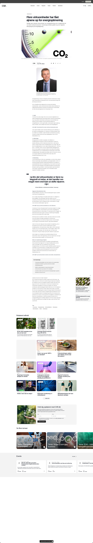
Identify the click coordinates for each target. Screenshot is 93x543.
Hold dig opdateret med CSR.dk (46, 541)
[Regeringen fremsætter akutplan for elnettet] (26, 369)
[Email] (57, 63)
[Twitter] (55, 63)
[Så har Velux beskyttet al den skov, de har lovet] (26, 327)
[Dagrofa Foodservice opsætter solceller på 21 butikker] (67, 370)
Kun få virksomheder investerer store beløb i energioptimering (48, 254)
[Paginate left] (17, 440)
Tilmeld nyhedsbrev (41, 421)
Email (53, 414)
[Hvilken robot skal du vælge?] (26, 387)
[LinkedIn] (53, 63)
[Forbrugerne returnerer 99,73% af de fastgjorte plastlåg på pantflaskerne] (46, 370)
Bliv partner (88, 1)
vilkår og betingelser (58, 418)
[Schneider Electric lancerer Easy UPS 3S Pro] (46, 327)
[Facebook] (51, 63)
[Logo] (4, 6)
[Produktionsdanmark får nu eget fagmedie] (83, 298)
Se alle (73, 456)
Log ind (83, 1)
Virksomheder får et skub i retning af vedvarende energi (47, 127)
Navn (38, 414)
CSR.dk (43, 63)
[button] (90, 275)
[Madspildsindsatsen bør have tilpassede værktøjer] (67, 388)
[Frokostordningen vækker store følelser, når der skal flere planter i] (67, 348)
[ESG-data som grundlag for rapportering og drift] (83, 285)
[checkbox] (37, 418)
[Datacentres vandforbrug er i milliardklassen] (46, 388)
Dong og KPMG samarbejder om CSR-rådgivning (46, 205)
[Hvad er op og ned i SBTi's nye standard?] (46, 347)
